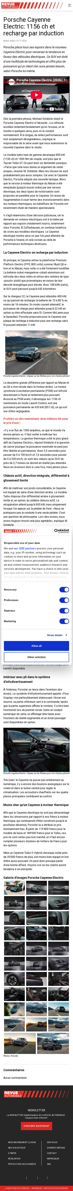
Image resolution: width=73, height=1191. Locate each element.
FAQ (49, 1164)
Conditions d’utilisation (17, 1188)
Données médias (56, 1148)
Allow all (36, 645)
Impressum (53, 1158)
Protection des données (22, 1164)
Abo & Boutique (17, 1148)
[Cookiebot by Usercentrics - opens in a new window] (54, 531)
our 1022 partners (25, 548)
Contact (52, 1153)
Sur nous (52, 1142)
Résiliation (14, 1158)
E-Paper (12, 1153)
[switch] (64, 600)
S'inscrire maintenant (36, 1126)
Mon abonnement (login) (22, 1142)
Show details (54, 635)
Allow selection (36, 657)
